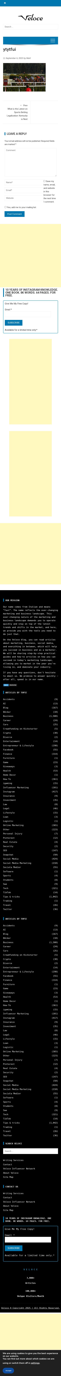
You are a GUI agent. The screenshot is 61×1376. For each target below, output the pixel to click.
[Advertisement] (30, 255)
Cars (5, 724)
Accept (8, 1370)
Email (8, 309)
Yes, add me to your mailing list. (21, 207)
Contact (7, 1164)
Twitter (7, 909)
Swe (5, 884)
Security (8, 846)
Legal (6, 808)
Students (8, 880)
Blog (5, 707)
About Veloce (10, 1173)
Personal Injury (12, 833)
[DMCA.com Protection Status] (10, 685)
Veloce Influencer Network (19, 1168)
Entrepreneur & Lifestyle (18, 745)
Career (7, 720)
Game (5, 762)
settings (35, 1363)
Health (7, 770)
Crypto (7, 733)
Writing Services (13, 1160)
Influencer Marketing (16, 787)
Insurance (9, 796)
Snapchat (8, 854)
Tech (5, 888)
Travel (7, 905)
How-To (7, 779)
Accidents (9, 699)
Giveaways (9, 766)
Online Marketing (13, 825)
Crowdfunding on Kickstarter (20, 728)
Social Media (10, 859)
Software (8, 871)
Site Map (8, 1177)
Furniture (9, 758)
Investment (9, 800)
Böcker (7, 712)
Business (8, 716)
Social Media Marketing (17, 863)
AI (4, 703)
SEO (5, 850)
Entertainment (11, 741)
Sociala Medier (12, 867)
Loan (5, 817)
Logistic (8, 821)
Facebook (8, 749)
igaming (7, 783)
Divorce (7, 737)
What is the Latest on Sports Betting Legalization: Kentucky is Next (17, 112)
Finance (7, 754)
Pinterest (9, 838)
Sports (7, 875)
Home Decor (9, 775)
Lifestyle (9, 812)
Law (5, 804)
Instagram (9, 791)
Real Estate (10, 842)
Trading (7, 901)
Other (6, 829)
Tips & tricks (11, 896)
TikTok (7, 892)
